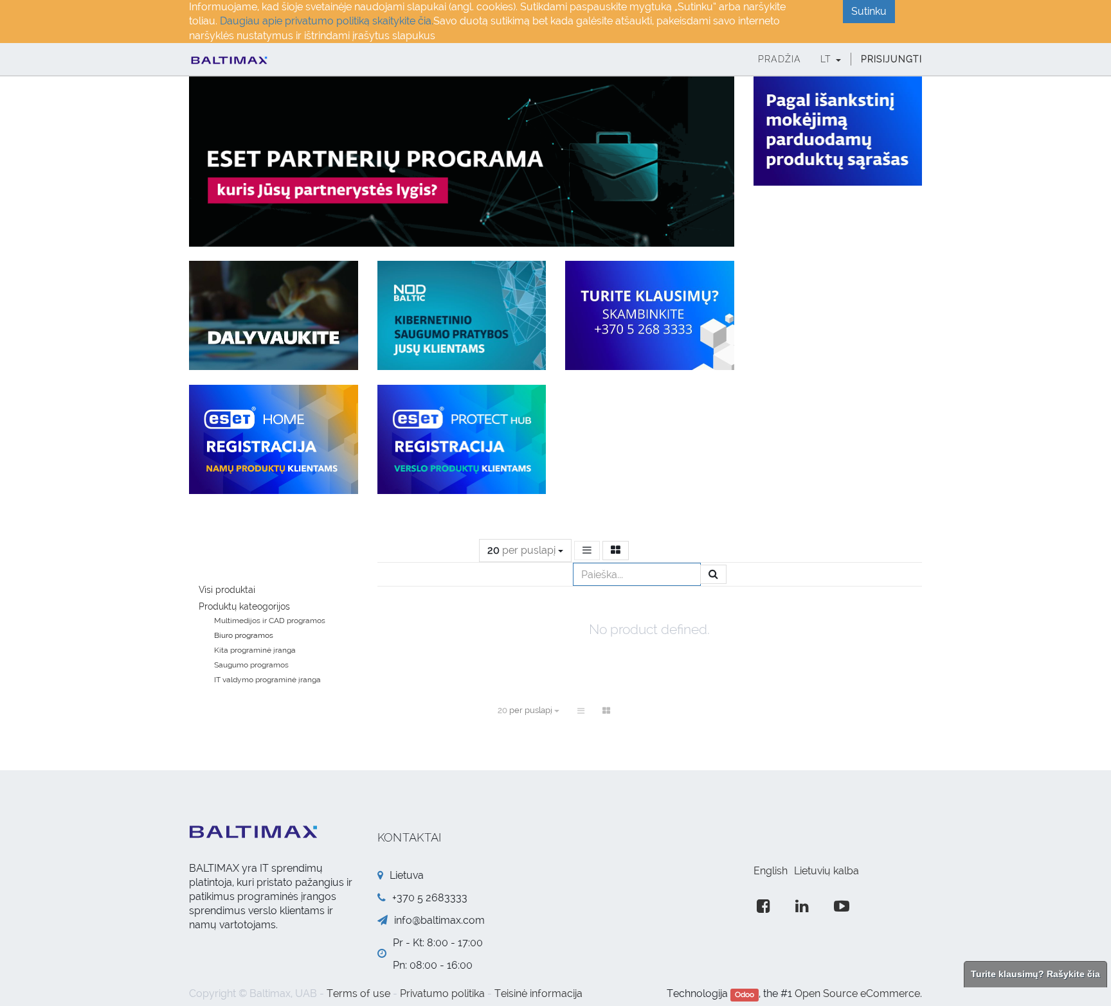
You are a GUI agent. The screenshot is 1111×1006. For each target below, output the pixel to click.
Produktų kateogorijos (244, 606)
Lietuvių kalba (826, 871)
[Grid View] (615, 550)
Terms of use (358, 993)
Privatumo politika (442, 993)
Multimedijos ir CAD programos (269, 620)
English (771, 871)
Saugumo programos (251, 664)
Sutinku (869, 11)
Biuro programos (243, 635)
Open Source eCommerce (857, 993)
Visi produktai (227, 590)
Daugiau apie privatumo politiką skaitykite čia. (326, 21)
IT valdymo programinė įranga (267, 679)
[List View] (587, 550)
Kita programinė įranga (255, 650)
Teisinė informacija (538, 993)
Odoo (744, 994)
